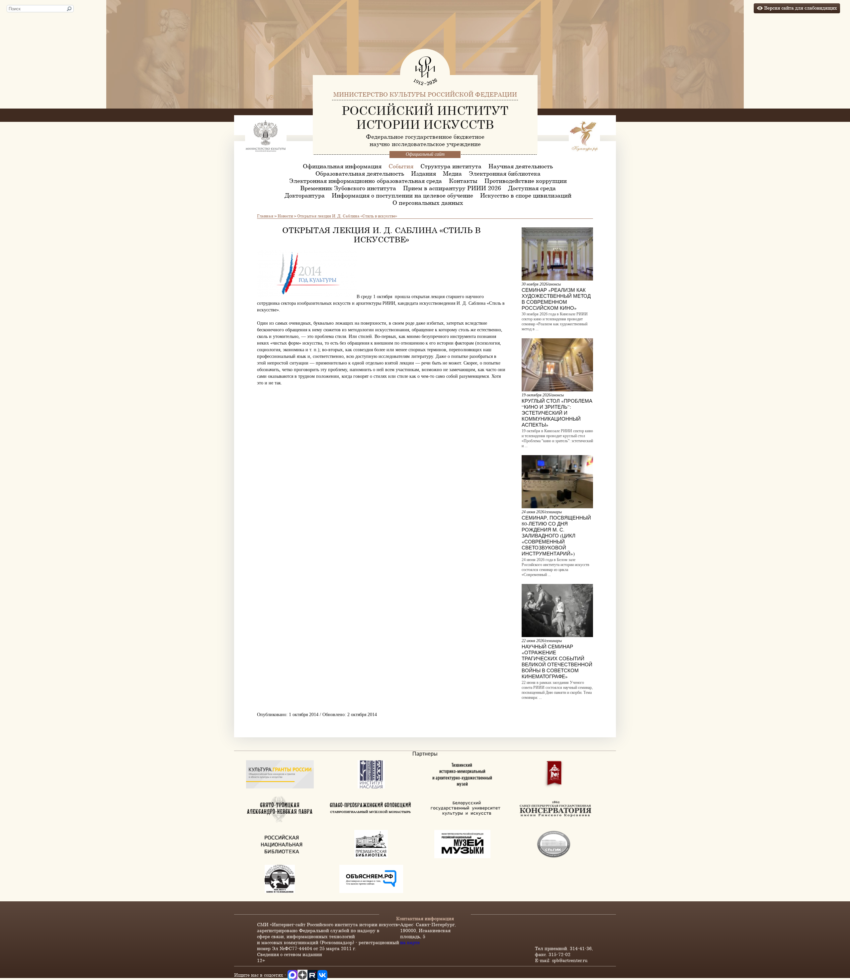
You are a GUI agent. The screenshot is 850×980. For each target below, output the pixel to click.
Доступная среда (532, 188)
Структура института (450, 166)
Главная (265, 215)
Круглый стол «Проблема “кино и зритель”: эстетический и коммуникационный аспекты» (557, 412)
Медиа (452, 173)
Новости (285, 215)
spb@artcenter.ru (570, 960)
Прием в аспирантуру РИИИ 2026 (452, 188)
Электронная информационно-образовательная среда (365, 180)
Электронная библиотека (505, 173)
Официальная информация (342, 166)
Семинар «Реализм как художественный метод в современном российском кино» (556, 298)
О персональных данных (427, 202)
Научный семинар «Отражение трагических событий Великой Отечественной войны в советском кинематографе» (557, 661)
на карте (410, 942)
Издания (423, 173)
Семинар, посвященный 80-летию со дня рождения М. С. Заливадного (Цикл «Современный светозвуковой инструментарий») (556, 535)
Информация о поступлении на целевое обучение (402, 195)
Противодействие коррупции (525, 180)
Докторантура (305, 195)
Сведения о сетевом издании (289, 954)
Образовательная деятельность (359, 173)
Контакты (463, 180)
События (400, 166)
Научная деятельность (520, 166)
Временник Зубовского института (348, 188)
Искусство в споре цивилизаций (525, 195)
